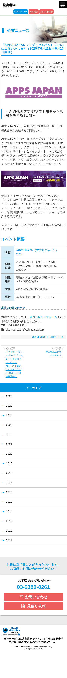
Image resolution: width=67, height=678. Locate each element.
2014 (9, 511)
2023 (9, 425)
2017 (9, 482)
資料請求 (34, 12)
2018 (9, 473)
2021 (9, 444)
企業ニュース (56, 337)
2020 (9, 454)
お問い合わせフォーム (43, 317)
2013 (9, 521)
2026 (9, 396)
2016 (9, 492)
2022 (9, 434)
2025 (9, 406)
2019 (9, 463)
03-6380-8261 (20, 12)
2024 (9, 415)
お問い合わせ (46, 12)
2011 (9, 540)
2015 (9, 502)
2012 (9, 530)
